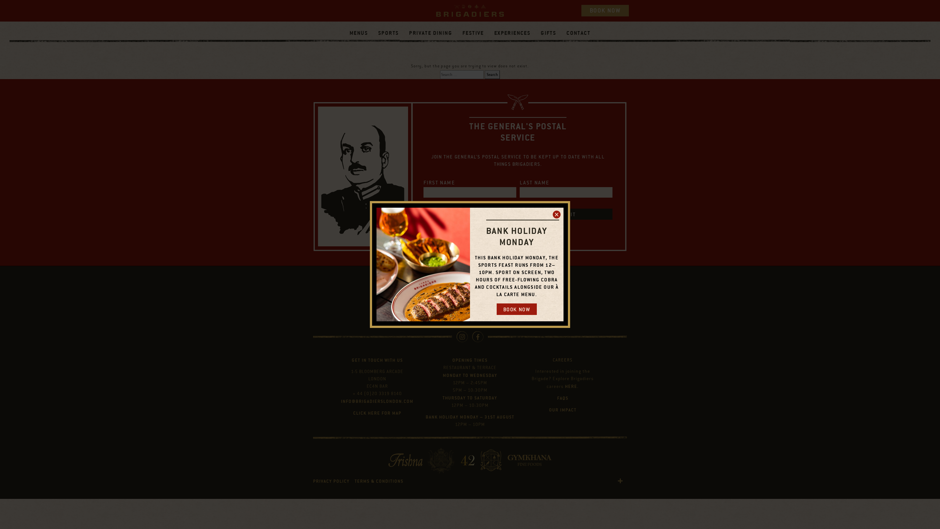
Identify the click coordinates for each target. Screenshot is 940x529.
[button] (557, 214)
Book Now (516, 309)
